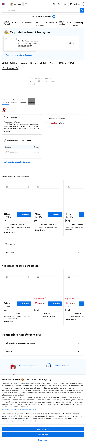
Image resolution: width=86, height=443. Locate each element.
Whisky (51, 22)
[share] (82, 68)
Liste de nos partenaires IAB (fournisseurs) (19, 421)
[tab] (5, 101)
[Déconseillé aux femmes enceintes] (78, 343)
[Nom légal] (78, 252)
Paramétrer (43, 440)
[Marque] (78, 351)
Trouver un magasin (27, 366)
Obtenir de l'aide (62, 366)
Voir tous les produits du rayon (18, 55)
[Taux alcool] (78, 244)
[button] (25, 4)
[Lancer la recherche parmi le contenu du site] (82, 10)
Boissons (28, 22)
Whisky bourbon (62, 22)
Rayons (17, 22)
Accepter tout (43, 429)
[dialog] (43, 409)
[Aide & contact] (53, 4)
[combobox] (43, 10)
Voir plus (7, 132)
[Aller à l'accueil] (4, 4)
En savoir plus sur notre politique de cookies (19, 409)
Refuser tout (43, 434)
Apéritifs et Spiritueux (40, 22)
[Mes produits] (59, 4)
